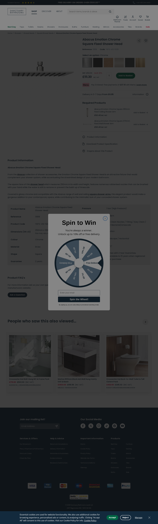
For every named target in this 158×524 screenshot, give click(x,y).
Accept (112, 517)
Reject (125, 517)
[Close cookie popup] (149, 518)
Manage (138, 517)
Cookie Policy (90, 520)
